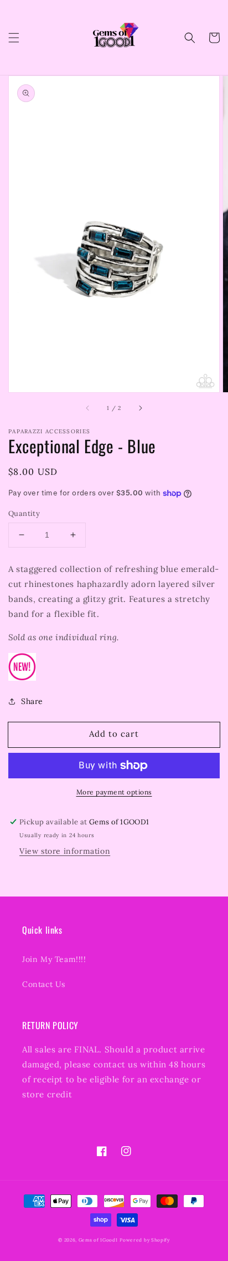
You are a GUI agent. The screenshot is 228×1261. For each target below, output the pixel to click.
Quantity (24, 513)
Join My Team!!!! (54, 959)
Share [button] (32, 701)
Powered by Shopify (145, 1240)
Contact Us (43, 984)
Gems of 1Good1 (98, 1240)
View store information (64, 851)
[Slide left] (88, 408)
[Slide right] (140, 408)
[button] (14, 38)
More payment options (114, 792)
